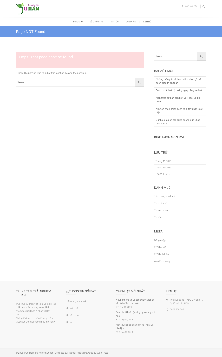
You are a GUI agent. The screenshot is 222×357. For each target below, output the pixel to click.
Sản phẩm (131, 21)
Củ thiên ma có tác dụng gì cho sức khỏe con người (178, 122)
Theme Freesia (75, 352)
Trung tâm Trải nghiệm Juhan (38, 352)
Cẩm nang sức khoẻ (164, 196)
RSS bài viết (160, 247)
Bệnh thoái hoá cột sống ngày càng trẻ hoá (179, 90)
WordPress (102, 352)
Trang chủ (77, 21)
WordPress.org (162, 261)
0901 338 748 (191, 6)
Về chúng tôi (97, 21)
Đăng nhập (159, 240)
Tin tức (115, 21)
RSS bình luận (161, 254)
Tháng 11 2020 (163, 161)
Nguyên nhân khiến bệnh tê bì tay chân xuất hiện (179, 110)
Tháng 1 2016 (163, 173)
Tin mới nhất (160, 203)
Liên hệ (147, 21)
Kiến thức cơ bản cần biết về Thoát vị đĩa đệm (178, 99)
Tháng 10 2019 (163, 167)
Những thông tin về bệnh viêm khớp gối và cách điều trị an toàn (178, 81)
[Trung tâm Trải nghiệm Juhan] (29, 8)
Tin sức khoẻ (161, 210)
